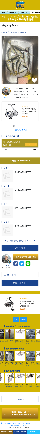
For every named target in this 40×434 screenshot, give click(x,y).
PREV (16, 319)
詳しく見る (30, 145)
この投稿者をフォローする (26, 257)
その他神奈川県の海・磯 (17, 32)
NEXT (23, 319)
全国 (3, 12)
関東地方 (12, 12)
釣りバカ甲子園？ (6, 432)
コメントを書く (21, 283)
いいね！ (21, 247)
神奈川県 (24, 12)
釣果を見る (33, 432)
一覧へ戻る (20, 399)
